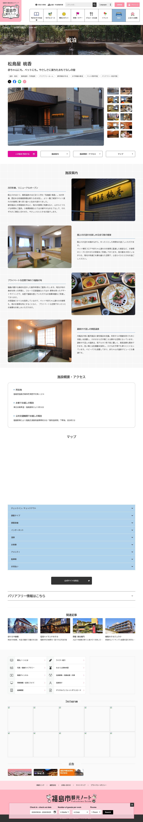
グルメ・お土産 (91, 18)
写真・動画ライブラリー (25, 668)
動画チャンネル (22, 675)
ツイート (9, 81)
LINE (19, 81)
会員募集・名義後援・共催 (65, 675)
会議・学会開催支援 (57, 4)
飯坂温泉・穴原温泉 (20, 27)
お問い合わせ (66, 785)
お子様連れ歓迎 (77, 76)
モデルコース (50, 18)
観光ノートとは (22, 660)
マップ (120, 154)
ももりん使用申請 (62, 668)
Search (108, 812)
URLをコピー (24, 81)
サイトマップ (80, 785)
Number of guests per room (64, 807)
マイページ (134, 4)
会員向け (59, 683)
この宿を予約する (22, 154)
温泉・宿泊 (13, 76)
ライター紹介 (60, 660)
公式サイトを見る (71, 581)
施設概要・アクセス (88, 154)
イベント (105, 18)
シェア (14, 81)
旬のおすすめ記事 (36, 19)
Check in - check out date (40, 807)
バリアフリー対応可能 (109, 76)
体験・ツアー (77, 18)
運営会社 (53, 785)
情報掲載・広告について (25, 683)
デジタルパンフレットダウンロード (68, 690)
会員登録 (119, 4)
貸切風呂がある (62, 76)
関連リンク (40, 785)
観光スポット (64, 18)
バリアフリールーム (46, 76)
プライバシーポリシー (98, 785)
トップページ (6, 27)
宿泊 (118, 18)
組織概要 (20, 690)
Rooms (93, 807)
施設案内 (55, 154)
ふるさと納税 (132, 18)
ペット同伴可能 (92, 76)
